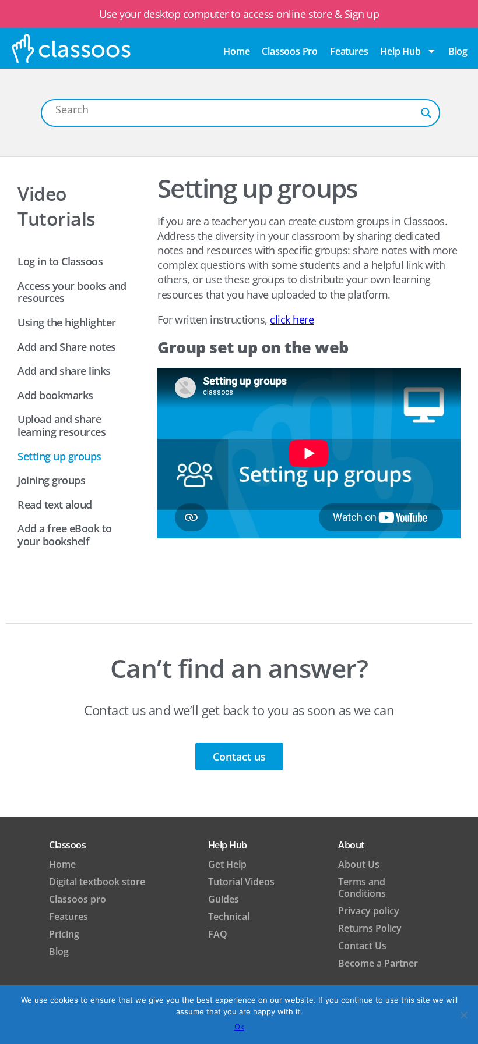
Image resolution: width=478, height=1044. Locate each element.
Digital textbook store (97, 881)
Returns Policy (370, 928)
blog (458, 51)
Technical (228, 916)
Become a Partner (378, 963)
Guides (223, 899)
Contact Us (362, 945)
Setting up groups (59, 456)
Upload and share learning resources (61, 425)
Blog (59, 951)
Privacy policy (368, 910)
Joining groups (51, 480)
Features (349, 51)
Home (236, 51)
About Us (358, 864)
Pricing (64, 934)
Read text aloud (54, 505)
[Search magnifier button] (426, 113)
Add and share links (64, 371)
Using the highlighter (66, 322)
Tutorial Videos (241, 881)
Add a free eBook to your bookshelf (64, 534)
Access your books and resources (71, 292)
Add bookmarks (55, 395)
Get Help (227, 864)
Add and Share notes (66, 347)
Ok (239, 1026)
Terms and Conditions (362, 887)
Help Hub (400, 51)
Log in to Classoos (60, 261)
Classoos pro (290, 51)
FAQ (217, 934)
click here (292, 319)
